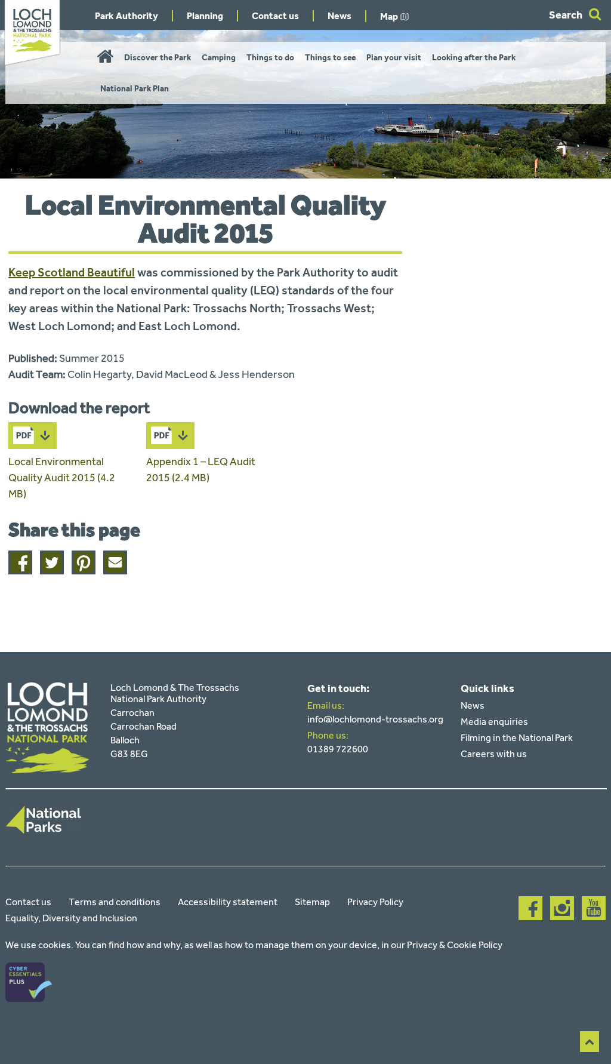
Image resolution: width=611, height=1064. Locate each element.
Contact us (275, 15)
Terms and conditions (115, 902)
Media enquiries (494, 721)
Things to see (330, 58)
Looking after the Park (474, 58)
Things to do (270, 58)
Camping (219, 58)
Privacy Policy (375, 902)
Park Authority (126, 15)
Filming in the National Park (517, 737)
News (339, 15)
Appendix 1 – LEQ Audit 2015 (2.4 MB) (200, 469)
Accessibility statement (227, 902)
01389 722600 (337, 749)
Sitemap (312, 902)
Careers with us (494, 753)
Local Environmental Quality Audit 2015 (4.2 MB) (61, 477)
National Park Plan (134, 89)
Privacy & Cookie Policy (454, 945)
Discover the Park (157, 58)
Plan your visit (393, 58)
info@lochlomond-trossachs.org (375, 719)
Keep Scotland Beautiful (71, 272)
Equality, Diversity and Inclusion (71, 918)
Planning (205, 15)
